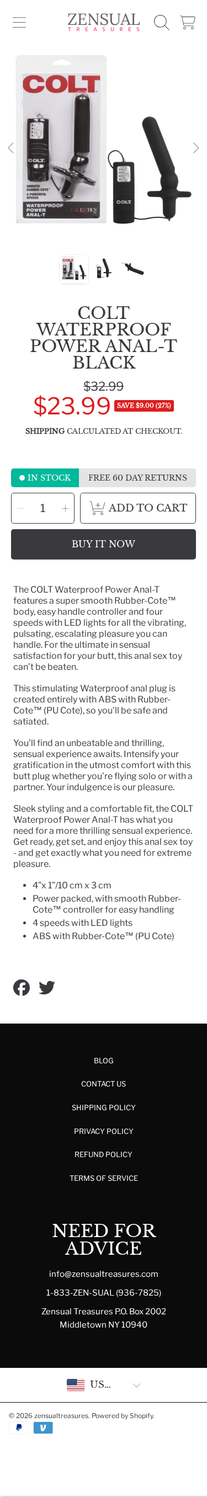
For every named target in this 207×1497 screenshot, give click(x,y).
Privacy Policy (104, 1131)
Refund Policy (103, 1154)
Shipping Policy (104, 1107)
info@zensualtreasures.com (103, 1274)
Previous (11, 148)
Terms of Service (104, 1178)
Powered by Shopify (122, 1415)
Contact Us (103, 1083)
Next (195, 148)
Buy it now (103, 544)
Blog (104, 1060)
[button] (19, 22)
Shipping (45, 431)
